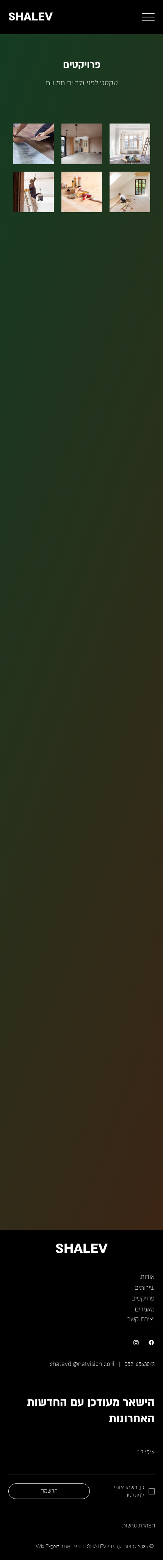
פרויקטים (143, 1298)
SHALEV (30, 17)
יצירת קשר (141, 1319)
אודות (147, 1277)
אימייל (146, 1452)
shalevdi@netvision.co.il (82, 1364)
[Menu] (148, 17)
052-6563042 (139, 1364)
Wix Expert (47, 1546)
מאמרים (145, 1309)
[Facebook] (151, 1342)
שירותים (145, 1288)
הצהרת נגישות (138, 1525)
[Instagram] (136, 1342)
